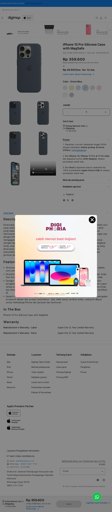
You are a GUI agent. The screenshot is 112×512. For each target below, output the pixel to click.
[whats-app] (97, 497)
